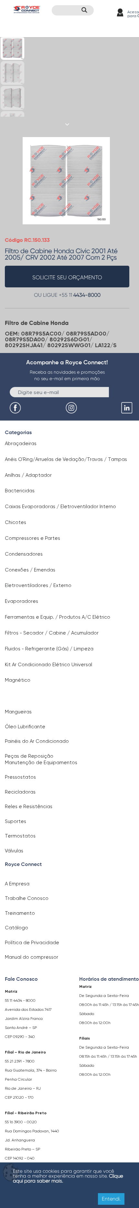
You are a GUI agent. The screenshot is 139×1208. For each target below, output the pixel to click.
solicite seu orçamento (67, 277)
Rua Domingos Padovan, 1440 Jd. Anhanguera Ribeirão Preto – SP (32, 1140)
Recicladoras (20, 792)
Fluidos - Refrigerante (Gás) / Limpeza (49, 649)
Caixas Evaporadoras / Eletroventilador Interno (60, 506)
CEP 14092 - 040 (20, 1158)
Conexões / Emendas (30, 570)
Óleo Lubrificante (25, 727)
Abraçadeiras (21, 443)
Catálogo (16, 928)
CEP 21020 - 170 (19, 1097)
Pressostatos (20, 777)
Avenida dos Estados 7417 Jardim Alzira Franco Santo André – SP (28, 1018)
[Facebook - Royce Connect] (16, 408)
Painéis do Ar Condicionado (37, 741)
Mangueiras (18, 712)
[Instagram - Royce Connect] (72, 408)
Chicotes (15, 522)
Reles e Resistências (28, 806)
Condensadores (24, 554)
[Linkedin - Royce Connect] (128, 408)
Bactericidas (20, 491)
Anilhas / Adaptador (28, 475)
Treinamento (20, 913)
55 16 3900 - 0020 (21, 1122)
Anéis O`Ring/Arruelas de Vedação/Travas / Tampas (66, 459)
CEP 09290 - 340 (20, 1036)
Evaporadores (21, 601)
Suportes (15, 821)
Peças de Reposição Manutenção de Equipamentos (41, 759)
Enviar (120, 392)
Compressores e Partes (32, 538)
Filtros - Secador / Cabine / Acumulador (52, 633)
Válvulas (14, 851)
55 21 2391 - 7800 (20, 1061)
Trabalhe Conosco (26, 898)
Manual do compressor (31, 957)
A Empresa (17, 884)
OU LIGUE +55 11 (67, 295)
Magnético (17, 680)
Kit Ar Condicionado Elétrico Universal (48, 665)
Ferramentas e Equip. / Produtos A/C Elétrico (57, 617)
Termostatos (20, 836)
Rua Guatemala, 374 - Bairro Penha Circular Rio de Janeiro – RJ (31, 1079)
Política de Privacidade (32, 943)
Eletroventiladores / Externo (38, 585)
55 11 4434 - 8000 (20, 1000)
